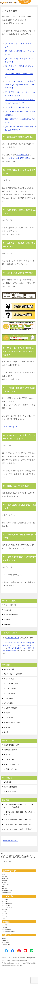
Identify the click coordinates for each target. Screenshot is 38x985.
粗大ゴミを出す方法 (10, 787)
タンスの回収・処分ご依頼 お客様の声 (17, 819)
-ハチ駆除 (4, 911)
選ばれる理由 (5, 878)
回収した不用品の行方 (11, 764)
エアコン (16, 643)
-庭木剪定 (4, 916)
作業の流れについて (10, 750)
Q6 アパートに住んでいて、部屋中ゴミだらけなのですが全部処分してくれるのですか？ (20, 84)
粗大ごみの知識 (11, 792)
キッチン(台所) (26, 643)
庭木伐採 (7, 727)
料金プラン (7, 754)
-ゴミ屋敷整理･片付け (7, 903)
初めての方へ (5, 876)
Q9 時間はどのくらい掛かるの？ (18, 107)
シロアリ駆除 (8, 698)
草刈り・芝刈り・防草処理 (13, 674)
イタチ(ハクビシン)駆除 (12, 722)
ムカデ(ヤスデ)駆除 (10, 708)
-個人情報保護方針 (6, 929)
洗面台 (28, 645)
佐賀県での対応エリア (11, 745)
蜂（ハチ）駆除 (9, 679)
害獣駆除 (7, 713)
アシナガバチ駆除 (12, 684)
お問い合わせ (5, 888)
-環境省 (4, 938)
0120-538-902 (22, 155)
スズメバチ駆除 (11, 688)
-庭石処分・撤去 (6, 905)
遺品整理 (7, 619)
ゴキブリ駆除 (8, 703)
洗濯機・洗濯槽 (11, 650)
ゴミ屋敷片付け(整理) (11, 615)
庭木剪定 (7, 732)
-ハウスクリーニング (7, 907)
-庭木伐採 (4, 913)
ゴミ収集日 (7, 782)
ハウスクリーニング (12, 638)
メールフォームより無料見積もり (19, 158)
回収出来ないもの (12, 769)
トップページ (5, 874)
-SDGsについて (6, 940)
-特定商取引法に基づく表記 (8, 931)
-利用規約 (4, 927)
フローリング (7, 643)
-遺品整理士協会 (6, 944)
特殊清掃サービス (10, 624)
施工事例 (4, 882)
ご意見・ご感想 (6, 884)
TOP (18, 856)
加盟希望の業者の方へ (10, 841)
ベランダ (11, 648)
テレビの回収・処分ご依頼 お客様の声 (17, 824)
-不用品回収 (5, 899)
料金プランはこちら (12, 427)
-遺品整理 (4, 901)
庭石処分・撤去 (9, 669)
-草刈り (4, 918)
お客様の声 (4, 880)
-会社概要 (4, 925)
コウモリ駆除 (8, 717)
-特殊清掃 (4, 909)
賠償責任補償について (7, 890)
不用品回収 (7, 610)
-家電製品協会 (5, 942)
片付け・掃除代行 (10, 605)
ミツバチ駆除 (10, 693)
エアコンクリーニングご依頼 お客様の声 (18, 829)
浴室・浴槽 (21, 645)
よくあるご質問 (9, 759)
